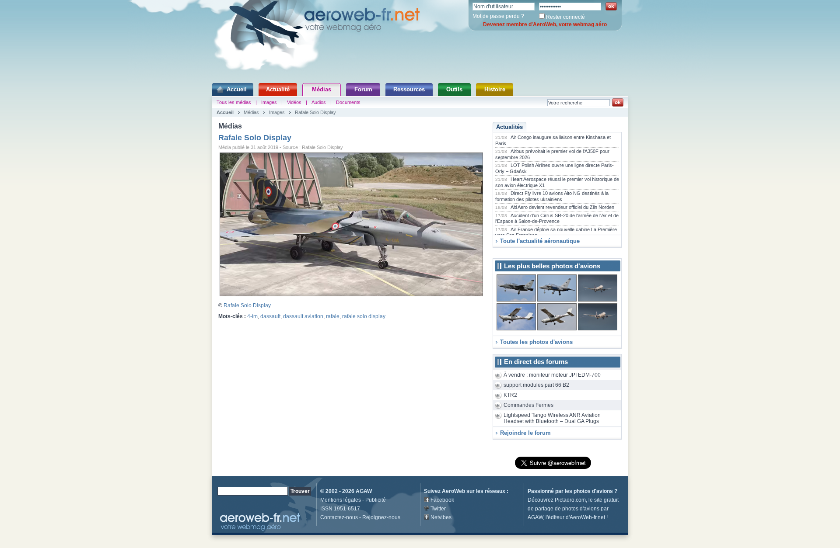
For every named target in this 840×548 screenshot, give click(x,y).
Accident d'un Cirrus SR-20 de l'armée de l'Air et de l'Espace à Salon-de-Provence (557, 218)
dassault (270, 316)
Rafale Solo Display (315, 112)
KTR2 (510, 395)
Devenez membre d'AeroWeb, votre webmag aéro (545, 24)
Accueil (237, 89)
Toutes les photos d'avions (536, 342)
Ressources (409, 89)
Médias (321, 89)
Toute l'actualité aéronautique (540, 241)
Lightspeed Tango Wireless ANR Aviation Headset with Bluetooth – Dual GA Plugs (552, 418)
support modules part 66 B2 (536, 385)
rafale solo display (363, 316)
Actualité (278, 89)
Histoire (494, 89)
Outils (454, 89)
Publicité (375, 500)
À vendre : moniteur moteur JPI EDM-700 (552, 375)
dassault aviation (303, 316)
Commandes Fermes (528, 405)
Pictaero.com (570, 500)
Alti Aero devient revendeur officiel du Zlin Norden (562, 207)
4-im (252, 316)
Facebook (442, 500)
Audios (319, 102)
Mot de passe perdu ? (498, 16)
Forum (363, 89)
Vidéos (294, 102)
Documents (348, 102)
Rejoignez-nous (381, 517)
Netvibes (441, 517)
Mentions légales (340, 500)
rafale (333, 316)
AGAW (364, 491)
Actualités (509, 127)
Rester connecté (565, 17)
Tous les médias (234, 102)
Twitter (438, 509)
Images (269, 102)
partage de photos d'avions (567, 509)
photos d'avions (593, 491)
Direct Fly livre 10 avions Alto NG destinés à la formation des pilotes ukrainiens (552, 196)
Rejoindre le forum (525, 433)
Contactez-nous (339, 517)
